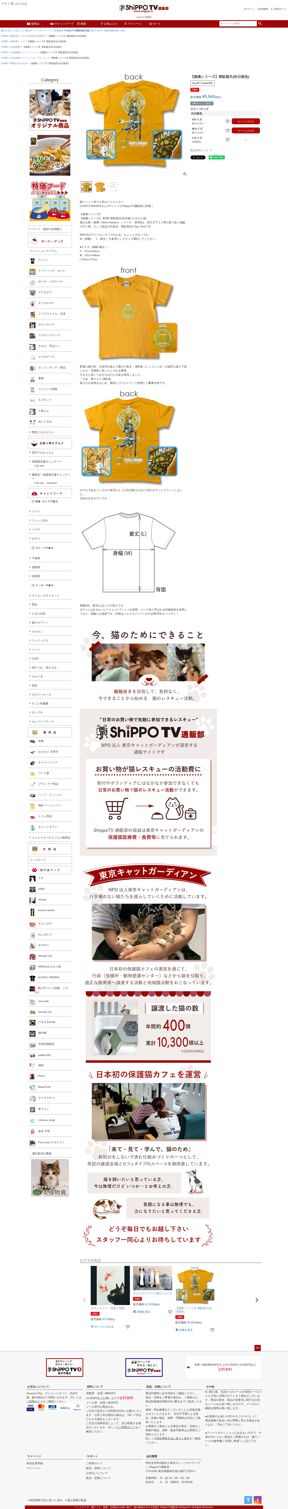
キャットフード (64, 23)
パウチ (36, 529)
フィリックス (40, 640)
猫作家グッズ (18, 36)
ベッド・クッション (49, 794)
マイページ (134, 23)
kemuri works (45, 910)
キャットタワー (46, 826)
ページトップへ (257, 1348)
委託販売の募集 (41, 1153)
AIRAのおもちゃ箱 (48, 966)
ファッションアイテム (43, 250)
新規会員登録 (34, 1463)
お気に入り (111, 23)
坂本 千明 (42, 1131)
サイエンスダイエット (45, 595)
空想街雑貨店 (45, 1044)
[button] (84, 1300)
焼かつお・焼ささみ (44, 667)
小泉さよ (42, 410)
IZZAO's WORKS (36, 36)
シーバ (36, 649)
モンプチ (37, 712)
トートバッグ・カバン (50, 270)
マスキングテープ (47, 335)
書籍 (39, 378)
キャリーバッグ (46, 762)
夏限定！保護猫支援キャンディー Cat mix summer (51, 478)
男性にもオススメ (43, 432)
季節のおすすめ (19, 63)
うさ (39, 877)
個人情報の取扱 (76, 1500)
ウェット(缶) (40, 520)
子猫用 (36, 558)
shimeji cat (43, 1011)
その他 (210, 1386)
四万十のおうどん (43, 452)
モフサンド (43, 399)
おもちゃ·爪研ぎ (46, 751)
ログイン (250, 9)
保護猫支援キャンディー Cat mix (47, 463)
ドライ (36, 511)
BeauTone (43, 1086)
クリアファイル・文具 (50, 313)
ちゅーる (37, 676)
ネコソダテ (43, 923)
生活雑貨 (15, 47)
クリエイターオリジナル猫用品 (51, 837)
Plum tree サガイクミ (50, 1142)
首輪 (39, 740)
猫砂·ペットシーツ (48, 805)
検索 (260, 23)
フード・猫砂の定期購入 (47, 229)
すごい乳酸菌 (40, 703)
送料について (95, 1386)
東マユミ (42, 1108)
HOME (4, 36)
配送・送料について (98, 1468)
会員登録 (263, 9)
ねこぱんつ (43, 934)
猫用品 (35, 23)
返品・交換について (158, 1386)
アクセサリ (43, 292)
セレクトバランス (43, 721)
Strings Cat (43, 955)
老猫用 (36, 576)
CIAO (35, 658)
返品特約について (201, 150)
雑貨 (83, 23)
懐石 (34, 685)
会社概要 (151, 1456)
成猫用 (36, 567)
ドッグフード (38, 859)
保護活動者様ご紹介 (115, 30)
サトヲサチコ (45, 1097)
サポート (92, 1456)
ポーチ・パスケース (49, 281)
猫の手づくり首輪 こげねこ (51, 990)
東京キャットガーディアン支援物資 (44, 30)
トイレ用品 (43, 816)
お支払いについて (38, 1386)
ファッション (30, 52)
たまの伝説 (39, 613)
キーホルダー (45, 302)
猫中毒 (40, 1032)
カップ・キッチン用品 (50, 367)
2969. (40, 888)
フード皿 (42, 773)
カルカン (37, 631)
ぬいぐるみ (43, 421)
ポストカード (45, 324)
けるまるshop (45, 1021)
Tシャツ (43, 58)
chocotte (42, 1001)
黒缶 (34, 604)
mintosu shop (45, 1120)
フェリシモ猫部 (46, 389)
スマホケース (45, 356)
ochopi (40, 899)
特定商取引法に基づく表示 (173, 1438)
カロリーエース (41, 694)
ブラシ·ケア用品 (46, 783)
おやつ (36, 538)
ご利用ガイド (279, 9)
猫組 (39, 1065)
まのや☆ (42, 945)
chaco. (40, 1075)
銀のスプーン (40, 622)
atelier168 (43, 1055)
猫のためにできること (12, 30)
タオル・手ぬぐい (47, 346)
